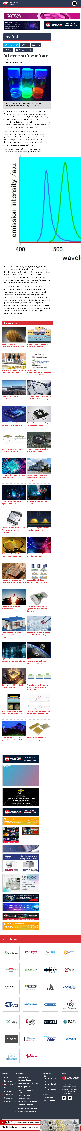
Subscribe (8, 1098)
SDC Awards (49, 1101)
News (6, 1078)
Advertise (8, 1095)
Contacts (8, 1101)
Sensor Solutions (25, 1105)
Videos (7, 1088)
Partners (8, 1091)
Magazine (8, 1085)
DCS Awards (49, 1097)
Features (8, 1081)
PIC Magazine (24, 1087)
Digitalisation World (27, 1112)
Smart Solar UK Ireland (28, 1101)
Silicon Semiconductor (28, 1083)
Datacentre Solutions (27, 1108)
